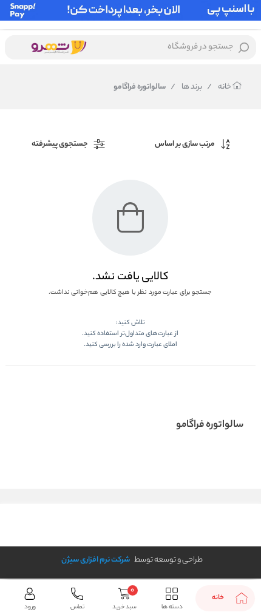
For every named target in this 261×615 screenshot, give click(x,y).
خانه (219, 87)
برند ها (186, 87)
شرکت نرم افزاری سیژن (95, 560)
